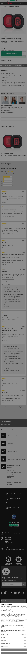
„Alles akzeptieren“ (14, 620)
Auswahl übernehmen (14, 653)
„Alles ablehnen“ (11, 615)
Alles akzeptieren (14, 649)
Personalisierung (4, 643)
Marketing (3, 640)
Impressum (3, 631)
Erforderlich (3, 634)
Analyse (3, 637)
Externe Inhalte (4, 646)
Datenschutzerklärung (18, 630)
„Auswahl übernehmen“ (18, 625)
